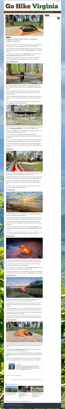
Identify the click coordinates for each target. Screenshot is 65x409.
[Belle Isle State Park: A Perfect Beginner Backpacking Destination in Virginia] (24, 386)
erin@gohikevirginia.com (26, 369)
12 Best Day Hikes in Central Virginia (13, 375)
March (32, 50)
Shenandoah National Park (47, 12)
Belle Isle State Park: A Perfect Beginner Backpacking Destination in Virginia (24, 395)
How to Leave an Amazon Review (24, 12)
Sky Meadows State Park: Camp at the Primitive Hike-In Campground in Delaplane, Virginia (37, 395)
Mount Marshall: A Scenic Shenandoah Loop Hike (11, 394)
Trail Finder (33, 12)
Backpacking (8, 37)
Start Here (10, 12)
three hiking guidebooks (27, 367)
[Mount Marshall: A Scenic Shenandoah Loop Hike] (11, 386)
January (27, 50)
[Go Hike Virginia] (6, 12)
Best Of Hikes (38, 12)
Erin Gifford (13, 42)
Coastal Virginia (19, 42)
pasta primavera (34, 226)
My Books (15, 12)
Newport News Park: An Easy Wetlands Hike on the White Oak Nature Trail (27, 379)
